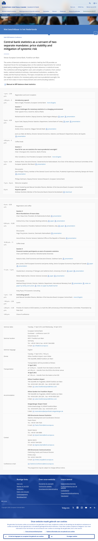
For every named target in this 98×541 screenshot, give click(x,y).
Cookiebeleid (65, 490)
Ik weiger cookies (72, 536)
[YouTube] (86, 507)
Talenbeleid (64, 496)
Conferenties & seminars (29, 14)
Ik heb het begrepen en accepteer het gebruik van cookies (26, 536)
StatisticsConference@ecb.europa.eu (42, 464)
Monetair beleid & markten (9, 11)
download (68, 192)
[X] (73, 507)
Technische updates (45, 486)
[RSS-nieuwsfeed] (94, 507)
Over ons (72, 7)
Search (90, 3)
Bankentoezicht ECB (88, 11)
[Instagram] (82, 507)
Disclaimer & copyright (46, 484)
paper (62, 116)
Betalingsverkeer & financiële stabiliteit (29, 11)
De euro (54, 11)
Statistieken (46, 11)
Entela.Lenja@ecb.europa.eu (44, 459)
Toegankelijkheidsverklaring (70, 493)
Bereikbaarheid (22, 497)
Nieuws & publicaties (74, 11)
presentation (71, 116)
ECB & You (81, 7)
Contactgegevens (22, 494)
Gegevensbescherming (68, 484)
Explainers (20, 489)
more (48, 103)
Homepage (5, 14)
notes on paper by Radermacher (47, 286)
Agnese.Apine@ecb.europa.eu (44, 445)
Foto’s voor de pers (23, 492)
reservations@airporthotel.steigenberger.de (49, 411)
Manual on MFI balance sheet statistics (21, 84)
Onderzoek (63, 11)
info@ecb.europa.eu (41, 346)
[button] (92, 3)
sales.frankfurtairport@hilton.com (46, 386)
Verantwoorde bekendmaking (48, 489)
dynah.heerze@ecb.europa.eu (44, 435)
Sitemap (5, 501)
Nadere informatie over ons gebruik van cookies (61, 531)
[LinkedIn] (77, 507)
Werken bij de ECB (91, 7)
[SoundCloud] (90, 507)
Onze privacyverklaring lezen (33, 531)
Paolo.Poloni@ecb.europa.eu (44, 425)
